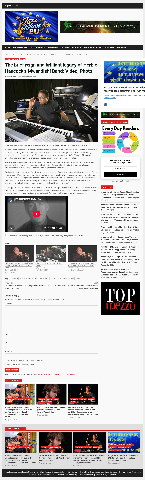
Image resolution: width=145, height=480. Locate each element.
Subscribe (120, 174)
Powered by (115, 181)
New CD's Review (52, 399)
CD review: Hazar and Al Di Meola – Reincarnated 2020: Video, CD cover (76, 286)
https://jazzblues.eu (27, 279)
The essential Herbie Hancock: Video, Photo (49, 264)
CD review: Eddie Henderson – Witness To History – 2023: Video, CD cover (82, 264)
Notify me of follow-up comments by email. (25, 360)
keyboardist (44, 279)
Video (78, 279)
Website (8, 351)
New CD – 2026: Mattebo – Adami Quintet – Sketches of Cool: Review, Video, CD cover (51, 394)
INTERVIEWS (53, 47)
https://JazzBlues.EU (12, 77)
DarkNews (99, 474)
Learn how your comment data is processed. (57, 374)
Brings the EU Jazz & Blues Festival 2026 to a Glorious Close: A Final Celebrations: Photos (124, 442)
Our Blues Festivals (37, 47)
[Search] (137, 47)
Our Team (121, 47)
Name (7, 334)
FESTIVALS (121, 445)
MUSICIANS (109, 47)
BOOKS (8, 59)
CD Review (65, 47)
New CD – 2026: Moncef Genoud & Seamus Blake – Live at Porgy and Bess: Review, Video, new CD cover (119, 249)
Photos (65, 279)
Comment (10, 303)
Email (7, 343)
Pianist (71, 279)
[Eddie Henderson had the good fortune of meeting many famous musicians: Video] (19, 253)
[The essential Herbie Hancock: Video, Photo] (51, 253)
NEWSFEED (28, 399)
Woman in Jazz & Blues (93, 47)
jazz (36, 279)
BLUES (7, 47)
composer (14, 279)
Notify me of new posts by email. (20, 364)
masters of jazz (55, 279)
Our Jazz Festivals (20, 47)
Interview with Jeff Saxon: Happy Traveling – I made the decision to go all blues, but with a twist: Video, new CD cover (120, 240)
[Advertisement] (100, 26)
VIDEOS (22, 59)
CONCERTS (76, 47)
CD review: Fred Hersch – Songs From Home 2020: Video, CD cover (27, 286)
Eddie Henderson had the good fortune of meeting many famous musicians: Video (19, 265)
